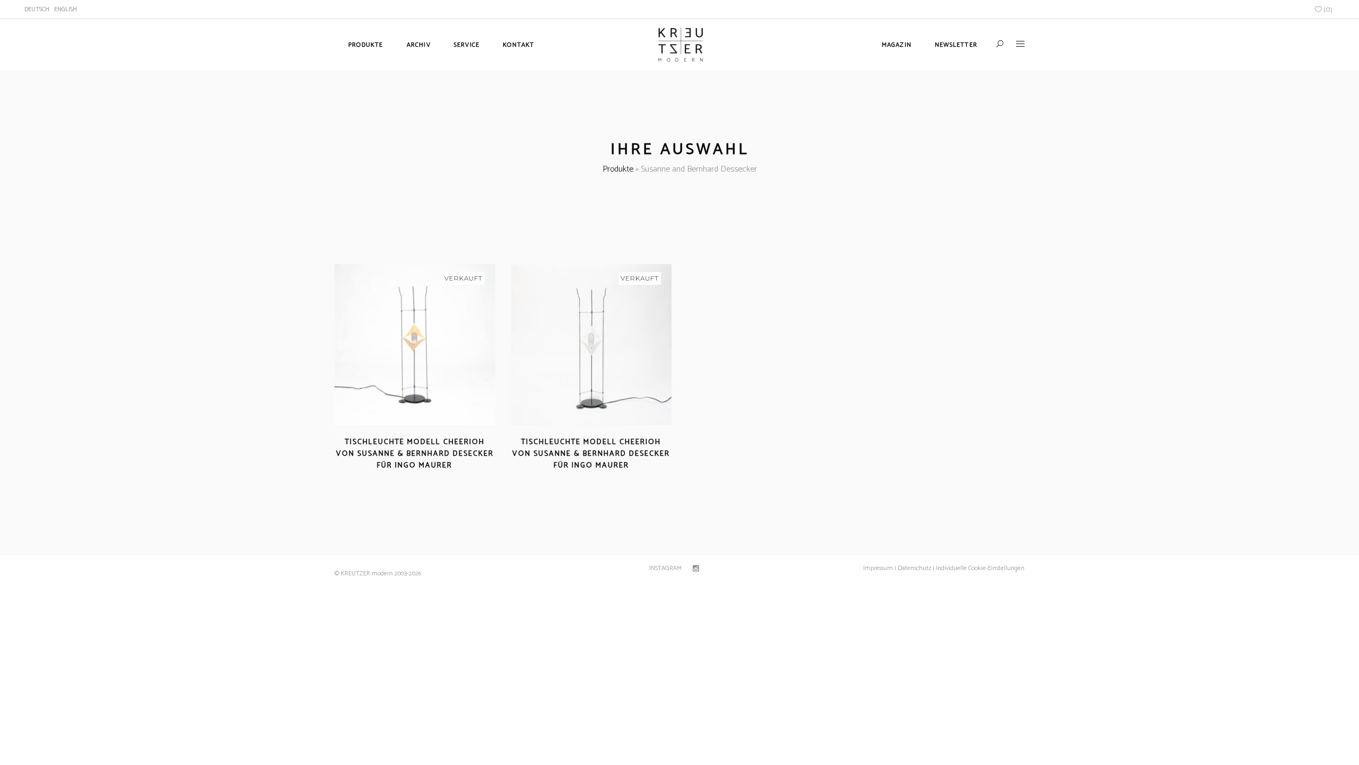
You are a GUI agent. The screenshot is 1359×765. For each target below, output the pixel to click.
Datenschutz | (916, 568)
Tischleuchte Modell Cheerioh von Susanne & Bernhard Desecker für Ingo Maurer (415, 454)
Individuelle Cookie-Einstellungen (979, 568)
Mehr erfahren (384, 478)
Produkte (618, 169)
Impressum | (879, 568)
